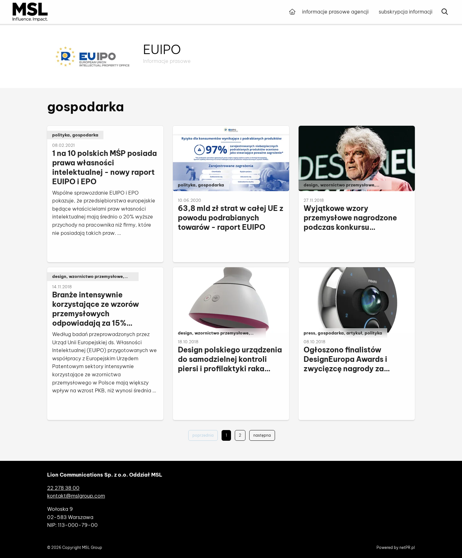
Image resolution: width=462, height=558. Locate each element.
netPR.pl (407, 547)
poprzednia (203, 435)
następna (262, 435)
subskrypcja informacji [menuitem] (405, 11)
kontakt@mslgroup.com (76, 496)
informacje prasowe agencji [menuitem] (335, 11)
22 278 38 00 (63, 488)
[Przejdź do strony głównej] (292, 12)
